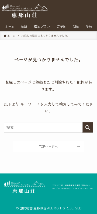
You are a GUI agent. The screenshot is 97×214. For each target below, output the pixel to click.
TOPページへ (48, 146)
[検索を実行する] (87, 127)
